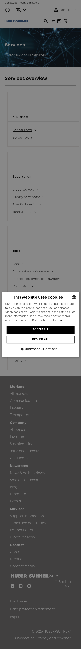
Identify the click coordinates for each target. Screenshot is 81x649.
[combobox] (74, 297)
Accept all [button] (40, 329)
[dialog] (40, 324)
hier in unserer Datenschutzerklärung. (37, 320)
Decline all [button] (40, 339)
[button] (40, 349)
